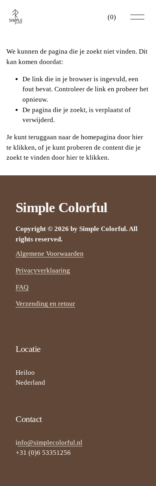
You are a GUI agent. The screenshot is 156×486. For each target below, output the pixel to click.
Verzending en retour (45, 303)
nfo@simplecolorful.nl (50, 442)
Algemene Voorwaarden (50, 253)
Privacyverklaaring (43, 270)
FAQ (22, 287)
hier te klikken (87, 157)
